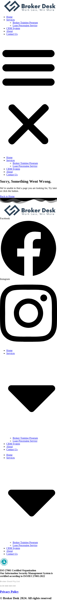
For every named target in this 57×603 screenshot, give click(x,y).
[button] (28, 96)
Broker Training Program (25, 22)
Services (10, 19)
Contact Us (12, 34)
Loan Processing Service (25, 25)
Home (9, 17)
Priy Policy (9, 591)
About (9, 31)
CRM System (13, 28)
